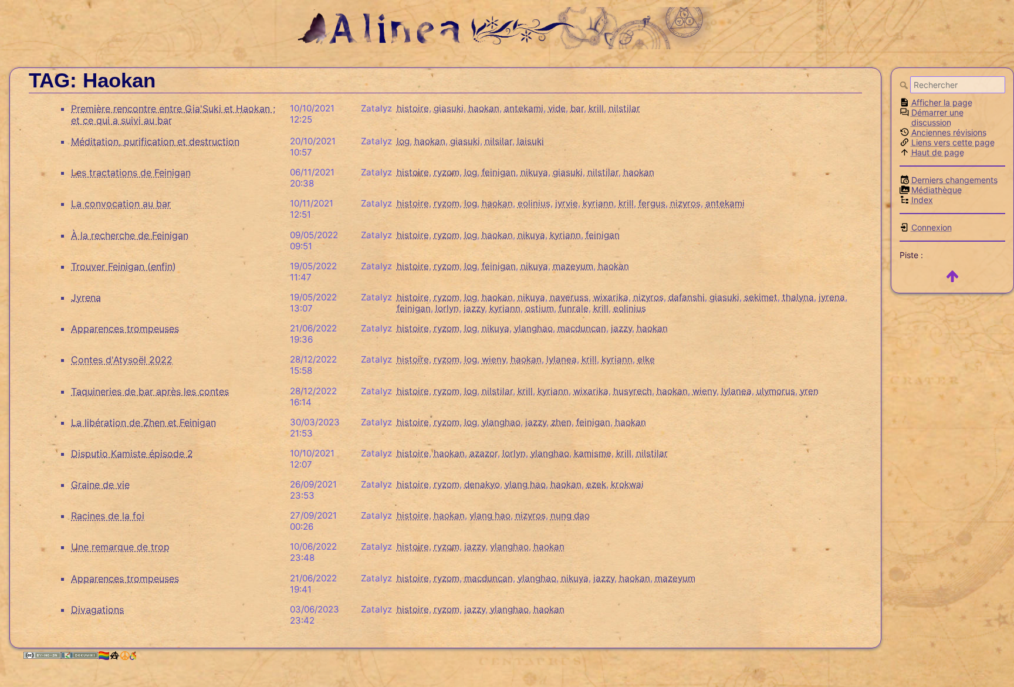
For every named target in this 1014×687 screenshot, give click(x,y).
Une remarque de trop (120, 547)
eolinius (534, 203)
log (403, 141)
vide (557, 108)
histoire (413, 108)
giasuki (449, 108)
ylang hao (525, 484)
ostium (539, 308)
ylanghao (533, 328)
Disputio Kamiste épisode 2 (132, 453)
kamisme (592, 453)
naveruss (569, 297)
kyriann (598, 203)
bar (577, 108)
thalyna (798, 297)
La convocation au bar (121, 203)
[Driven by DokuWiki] (80, 655)
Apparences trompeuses (125, 328)
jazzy (474, 308)
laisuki (530, 141)
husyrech (632, 391)
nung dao (570, 515)
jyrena (832, 297)
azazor (483, 453)
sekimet (761, 297)
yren (809, 391)
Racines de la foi (107, 516)
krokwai (627, 484)
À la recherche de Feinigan (129, 235)
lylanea (561, 359)
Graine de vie (100, 484)
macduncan (581, 328)
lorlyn (447, 308)
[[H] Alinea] (507, 27)
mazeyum (573, 266)
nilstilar (624, 108)
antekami (523, 108)
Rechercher (905, 85)
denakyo (482, 484)
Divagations (97, 609)
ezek (596, 484)
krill (596, 108)
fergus (651, 203)
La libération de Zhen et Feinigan (143, 422)
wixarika (610, 297)
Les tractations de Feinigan (131, 172)
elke (646, 359)
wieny (494, 359)
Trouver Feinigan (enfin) (123, 266)
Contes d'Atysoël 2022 (122, 360)
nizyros (685, 203)
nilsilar (498, 141)
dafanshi (686, 297)
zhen (561, 422)
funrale (574, 308)
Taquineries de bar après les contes (150, 391)
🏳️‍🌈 (104, 655)
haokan (483, 108)
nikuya (534, 172)
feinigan (499, 172)
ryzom (446, 172)
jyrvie (566, 203)
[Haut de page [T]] (953, 276)
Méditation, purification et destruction (155, 141)
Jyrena (86, 297)
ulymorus (775, 391)
